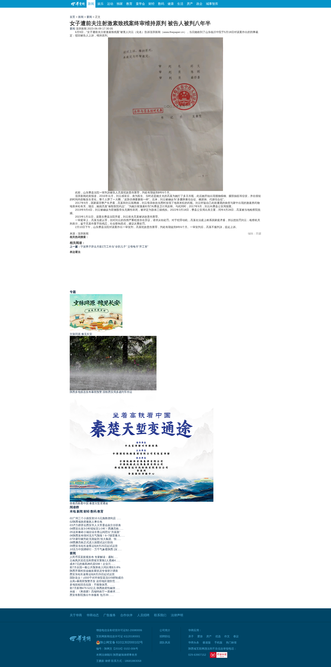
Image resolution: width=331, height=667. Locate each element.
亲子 (191, 636)
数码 (161, 3)
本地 (73, 511)
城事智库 (212, 3)
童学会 (140, 3)
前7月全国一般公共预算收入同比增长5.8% (95, 567)
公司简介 (165, 630)
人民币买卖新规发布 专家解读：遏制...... (94, 556)
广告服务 (109, 615)
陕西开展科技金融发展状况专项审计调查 (94, 570)
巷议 (236, 636)
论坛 (215, 11)
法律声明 (177, 615)
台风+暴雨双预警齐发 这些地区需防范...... (95, 581)
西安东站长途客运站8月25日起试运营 (92, 574)
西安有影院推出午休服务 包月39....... (92, 594)
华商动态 (93, 615)
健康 (171, 3)
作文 (227, 636)
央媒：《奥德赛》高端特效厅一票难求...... (95, 591)
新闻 (91, 3)
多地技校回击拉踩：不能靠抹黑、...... (92, 584)
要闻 (89, 16)
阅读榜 (74, 507)
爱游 (247, 11)
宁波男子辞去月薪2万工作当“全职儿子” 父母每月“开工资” (109, 246)
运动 (110, 3)
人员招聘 (143, 615)
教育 (129, 3)
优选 (257, 11)
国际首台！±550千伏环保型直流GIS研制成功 (96, 577)
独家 (120, 3)
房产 (190, 3)
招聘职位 (165, 636)
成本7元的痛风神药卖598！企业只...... (92, 563)
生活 (180, 3)
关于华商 (76, 615)
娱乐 (100, 3)
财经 (151, 3)
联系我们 (160, 615)
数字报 (226, 11)
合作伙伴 (126, 615)
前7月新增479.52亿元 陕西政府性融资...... (95, 588)
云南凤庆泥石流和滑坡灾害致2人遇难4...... (95, 560)
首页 (72, 16)
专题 (73, 292)
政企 (199, 3)
